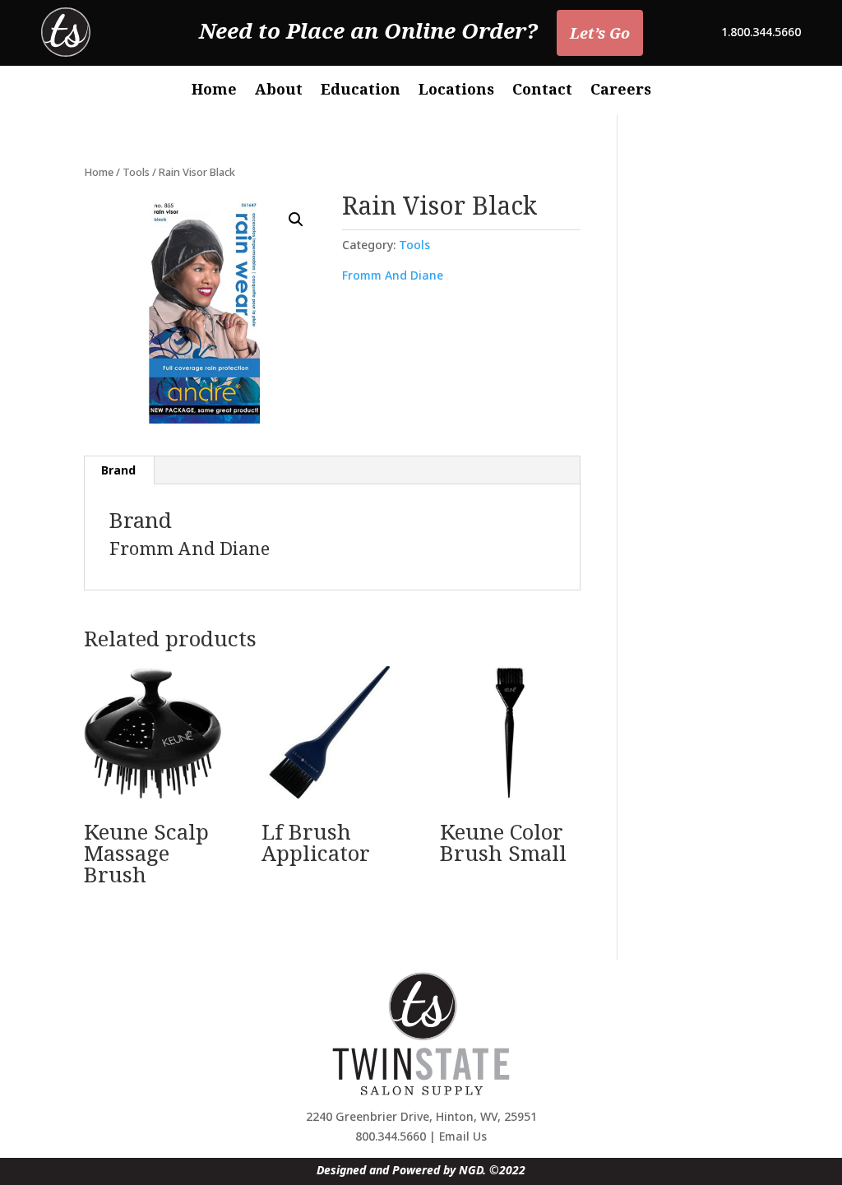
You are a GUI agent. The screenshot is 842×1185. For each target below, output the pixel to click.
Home (214, 91)
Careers (620, 91)
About (279, 91)
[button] (296, 219)
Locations (456, 91)
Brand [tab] (118, 470)
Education (360, 91)
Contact (542, 91)
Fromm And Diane (392, 275)
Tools (136, 171)
